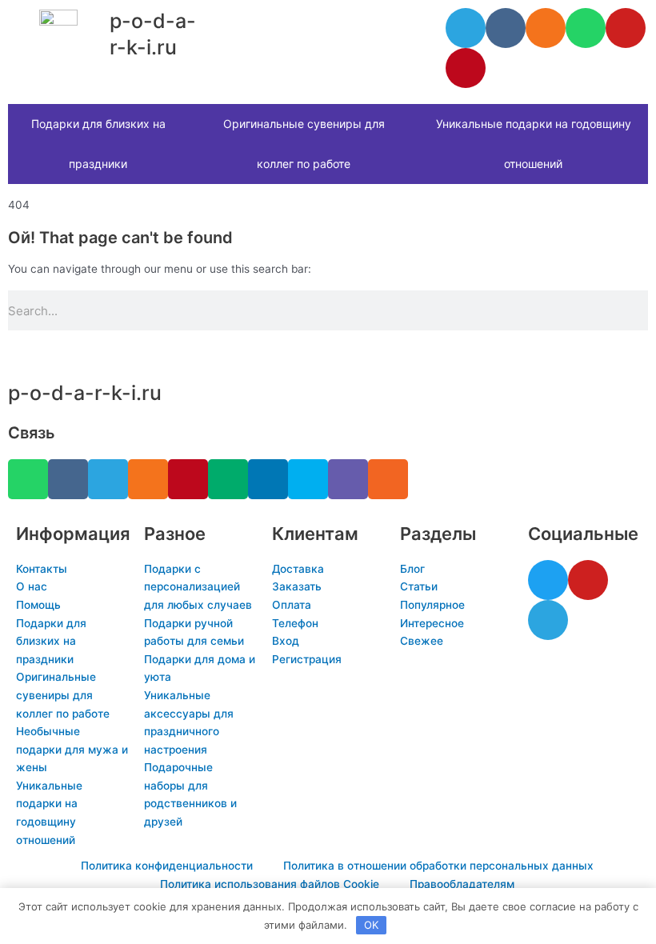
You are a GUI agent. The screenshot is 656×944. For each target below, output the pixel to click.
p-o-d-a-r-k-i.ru (85, 393)
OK (371, 924)
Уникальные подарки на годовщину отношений (533, 143)
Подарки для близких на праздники (98, 143)
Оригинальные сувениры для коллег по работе (304, 143)
